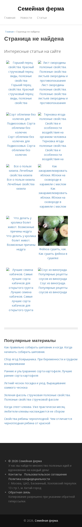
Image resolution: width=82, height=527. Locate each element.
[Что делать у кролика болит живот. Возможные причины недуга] (21, 231)
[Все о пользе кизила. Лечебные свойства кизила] (21, 175)
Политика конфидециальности (29, 479)
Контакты (15, 474)
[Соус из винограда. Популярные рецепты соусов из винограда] (53, 279)
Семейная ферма (41, 8)
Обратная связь (19, 492)
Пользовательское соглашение (45, 474)
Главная (9, 18)
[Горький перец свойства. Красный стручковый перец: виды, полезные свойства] (21, 80)
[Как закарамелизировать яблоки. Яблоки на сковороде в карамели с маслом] (53, 184)
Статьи (42, 18)
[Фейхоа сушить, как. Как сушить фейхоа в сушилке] (53, 245)
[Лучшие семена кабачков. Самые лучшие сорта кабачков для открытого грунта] (21, 288)
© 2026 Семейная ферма (25, 461)
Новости (26, 18)
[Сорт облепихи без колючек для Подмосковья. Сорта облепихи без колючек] (21, 132)
